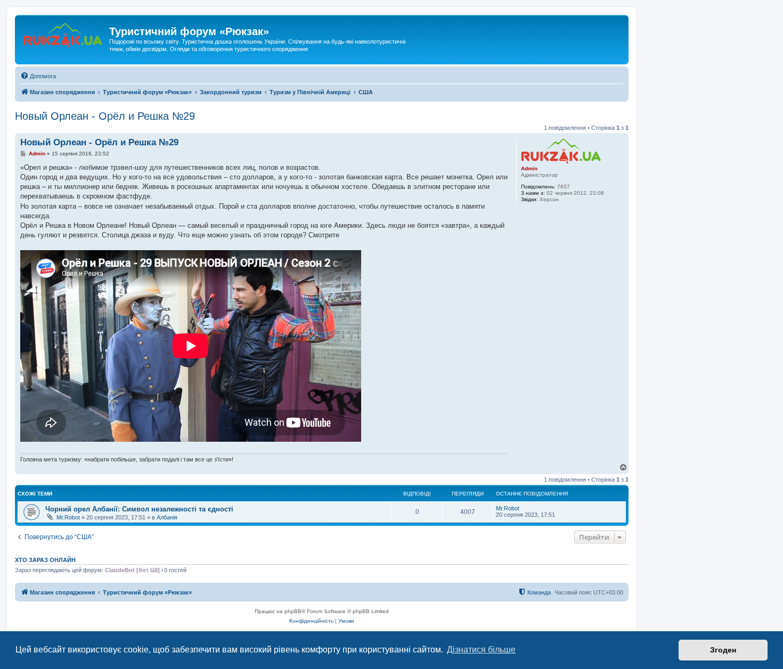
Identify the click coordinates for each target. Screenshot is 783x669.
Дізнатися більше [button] (481, 649)
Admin (529, 168)
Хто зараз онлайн (45, 560)
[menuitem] (38, 76)
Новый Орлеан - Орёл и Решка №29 (105, 116)
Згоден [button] (723, 650)
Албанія (167, 517)
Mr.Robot (68, 517)
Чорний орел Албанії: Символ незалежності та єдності (139, 509)
